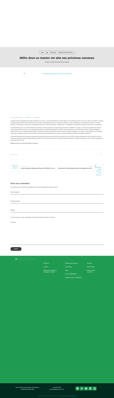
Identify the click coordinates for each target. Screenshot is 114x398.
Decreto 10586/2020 (70, 274)
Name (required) (14, 192)
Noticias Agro (53, 52)
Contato (45, 266)
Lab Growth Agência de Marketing (69, 395)
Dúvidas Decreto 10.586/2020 (73, 277)
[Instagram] (90, 2)
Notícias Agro (90, 266)
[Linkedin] (96, 2)
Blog (47, 52)
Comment (13, 222)
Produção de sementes (71, 263)
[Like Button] (101, 154)
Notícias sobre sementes (91, 271)
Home (42, 52)
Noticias (67, 62)
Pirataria (89, 263)
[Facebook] (88, 2)
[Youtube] (93, 2)
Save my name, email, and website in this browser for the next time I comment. (33, 217)
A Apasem (46, 263)
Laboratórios (68, 266)
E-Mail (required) (15, 201)
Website (12, 210)
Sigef (66, 270)
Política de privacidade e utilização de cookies (50, 271)
